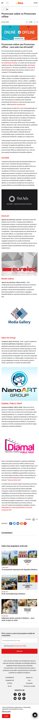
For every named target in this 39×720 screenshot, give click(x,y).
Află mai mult (6, 711)
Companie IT (8, 67)
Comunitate (10, 680)
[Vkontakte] (17, 523)
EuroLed (5, 216)
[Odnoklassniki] (21, 523)
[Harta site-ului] (3, 9)
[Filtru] (7, 9)
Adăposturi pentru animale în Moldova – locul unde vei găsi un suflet (18, 619)
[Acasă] (19, 3)
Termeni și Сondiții (20, 646)
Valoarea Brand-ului (14, 480)
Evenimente (10, 677)
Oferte (9, 683)
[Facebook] (10, 523)
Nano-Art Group (9, 338)
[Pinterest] (25, 523)
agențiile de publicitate (18, 104)
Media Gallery (8, 278)
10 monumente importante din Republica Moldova (19, 570)
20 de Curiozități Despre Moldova (13, 594)
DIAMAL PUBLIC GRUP (12, 403)
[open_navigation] (3, 3)
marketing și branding (10, 63)
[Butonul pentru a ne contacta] (35, 715)
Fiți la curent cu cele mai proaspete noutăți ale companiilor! (18, 634)
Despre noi (29, 677)
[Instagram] (20, 698)
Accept (6, 716)
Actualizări (29, 683)
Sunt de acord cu (9, 646)
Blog (10, 686)
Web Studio (31, 65)
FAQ (29, 680)
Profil (36, 3)
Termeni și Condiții (29, 686)
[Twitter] (14, 523)
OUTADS (5, 158)
